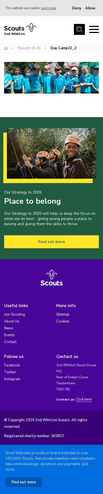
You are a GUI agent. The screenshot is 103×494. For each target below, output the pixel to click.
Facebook (12, 365)
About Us (11, 321)
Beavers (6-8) (29, 48)
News (8, 328)
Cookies (62, 321)
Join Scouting (14, 314)
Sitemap (62, 314)
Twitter (10, 372)
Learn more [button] (48, 8)
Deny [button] (76, 8)
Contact (10, 342)
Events (9, 335)
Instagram (12, 379)
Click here (83, 399)
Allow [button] (90, 8)
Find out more (51, 241)
